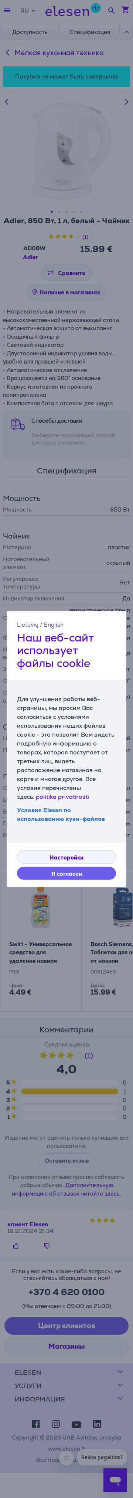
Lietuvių (27, 624)
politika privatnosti (62, 797)
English (54, 624)
